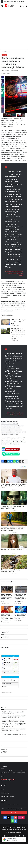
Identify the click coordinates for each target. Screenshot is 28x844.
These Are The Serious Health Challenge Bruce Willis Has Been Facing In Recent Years (13, 485)
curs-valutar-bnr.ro (8, 692)
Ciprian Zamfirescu (5, 423)
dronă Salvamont (14, 423)
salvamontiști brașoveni (16, 432)
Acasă (4, 51)
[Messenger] (11, 461)
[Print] (23, 461)
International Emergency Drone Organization (11, 427)
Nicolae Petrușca (5, 430)
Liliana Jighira (6, 70)
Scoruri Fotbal (4, 752)
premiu (11, 430)
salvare (23, 432)
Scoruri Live (4, 749)
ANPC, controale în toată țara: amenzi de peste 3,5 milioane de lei (18, 322)
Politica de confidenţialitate (7, 796)
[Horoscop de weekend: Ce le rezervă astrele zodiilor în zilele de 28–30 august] (21, 609)
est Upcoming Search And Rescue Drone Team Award (12, 425)
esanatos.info (14, 532)
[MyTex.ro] (10, 6)
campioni (15, 421)
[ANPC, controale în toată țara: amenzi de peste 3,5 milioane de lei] (5, 322)
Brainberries (14, 489)
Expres (8, 51)
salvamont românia (5, 432)
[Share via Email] (20, 461)
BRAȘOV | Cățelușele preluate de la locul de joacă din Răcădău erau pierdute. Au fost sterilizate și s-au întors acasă (7, 597)
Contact (3, 776)
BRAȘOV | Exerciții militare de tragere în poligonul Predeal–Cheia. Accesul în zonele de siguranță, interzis (7, 617)
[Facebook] (2, 461)
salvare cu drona (5, 434)
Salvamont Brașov (18, 430)
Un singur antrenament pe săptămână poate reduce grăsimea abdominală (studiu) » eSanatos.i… (12, 528)
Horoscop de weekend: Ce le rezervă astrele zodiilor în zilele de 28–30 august (20, 616)
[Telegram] (17, 461)
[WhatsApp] (14, 461)
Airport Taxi (4, 751)
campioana (9, 421)
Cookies (3, 789)
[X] (5, 461)
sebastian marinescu (14, 434)
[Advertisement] (14, 27)
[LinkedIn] (8, 461)
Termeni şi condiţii (5, 793)
